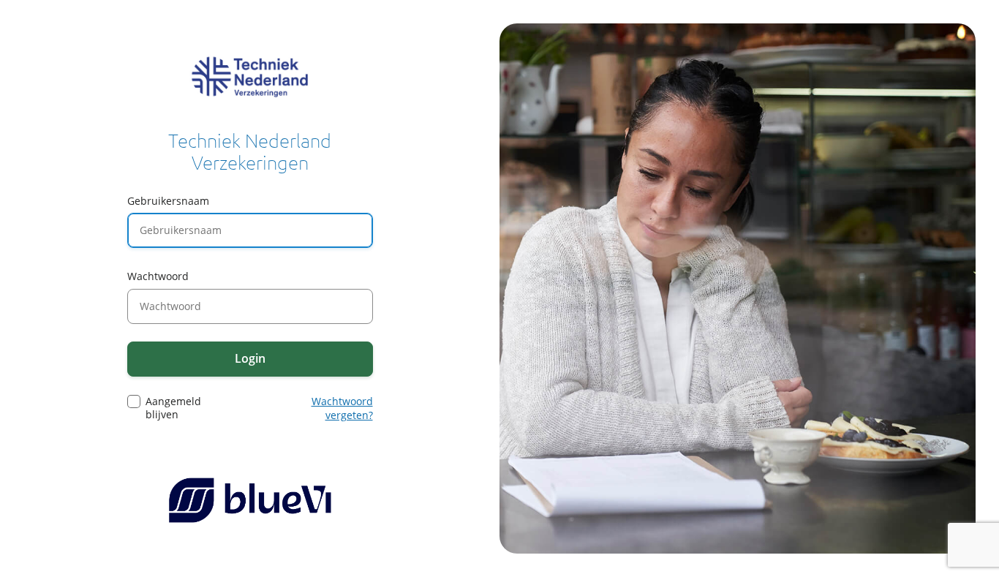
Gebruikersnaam (168, 201)
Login (250, 358)
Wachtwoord (158, 276)
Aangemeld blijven (173, 408)
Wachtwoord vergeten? (342, 408)
